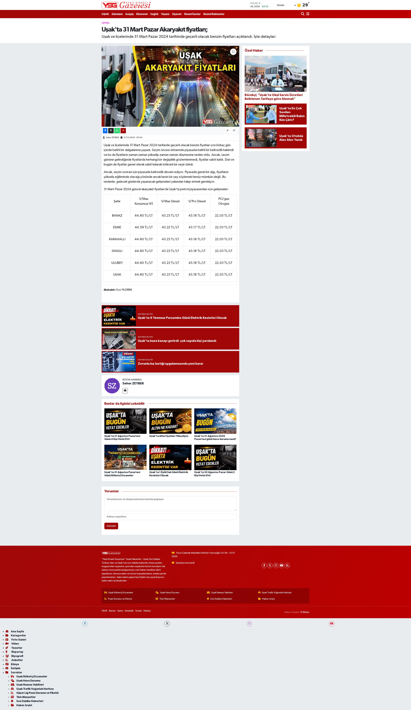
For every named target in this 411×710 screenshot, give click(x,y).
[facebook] (85, 624)
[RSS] (287, 565)
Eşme (120, 611)
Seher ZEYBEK (112, 138)
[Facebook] (264, 565)
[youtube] (331, 624)
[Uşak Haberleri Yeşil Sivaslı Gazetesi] (126, 5)
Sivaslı (138, 611)
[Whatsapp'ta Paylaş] (117, 130)
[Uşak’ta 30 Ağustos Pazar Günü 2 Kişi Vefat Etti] (215, 457)
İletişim (15, 668)
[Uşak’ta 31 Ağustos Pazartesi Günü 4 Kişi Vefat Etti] (125, 421)
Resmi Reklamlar (213, 14)
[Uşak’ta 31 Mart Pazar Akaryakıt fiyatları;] (170, 86)
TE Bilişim (304, 612)
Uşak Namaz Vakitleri (222, 592)
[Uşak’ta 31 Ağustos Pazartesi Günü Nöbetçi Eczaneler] (125, 457)
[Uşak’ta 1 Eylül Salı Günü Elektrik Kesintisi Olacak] (170, 457)
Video (15, 643)
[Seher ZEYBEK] (112, 385)
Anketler (17, 660)
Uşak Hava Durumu (169, 592)
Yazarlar (16, 647)
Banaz (112, 611)
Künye (15, 664)
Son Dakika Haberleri (221, 599)
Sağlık (154, 14)
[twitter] (167, 624)
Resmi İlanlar (192, 14)
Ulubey (147, 611)
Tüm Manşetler (167, 599)
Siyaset (177, 14)
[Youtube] (281, 565)
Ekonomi (142, 14)
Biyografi (17, 656)
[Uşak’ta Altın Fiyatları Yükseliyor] (170, 421)
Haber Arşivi (268, 599)
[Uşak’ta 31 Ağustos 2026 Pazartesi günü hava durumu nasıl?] (215, 421)
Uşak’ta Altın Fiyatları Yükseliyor (168, 436)
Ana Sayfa (17, 631)
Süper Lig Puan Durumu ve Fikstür (37, 693)
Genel (106, 23)
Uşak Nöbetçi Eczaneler (120, 592)
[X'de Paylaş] (111, 130)
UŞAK (105, 14)
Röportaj (17, 652)
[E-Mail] (125, 390)
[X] (270, 565)
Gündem (117, 14)
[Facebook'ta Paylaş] (105, 130)
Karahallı (129, 611)
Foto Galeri (18, 639)
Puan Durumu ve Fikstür (120, 599)
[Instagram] (275, 565)
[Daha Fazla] (123, 130)
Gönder (111, 526)
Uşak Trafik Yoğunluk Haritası (277, 592)
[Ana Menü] (307, 14)
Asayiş (129, 14)
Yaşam (165, 14)
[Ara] (303, 14)
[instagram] (249, 624)
